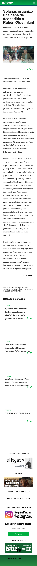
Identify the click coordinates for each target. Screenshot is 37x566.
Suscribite (19, 534)
